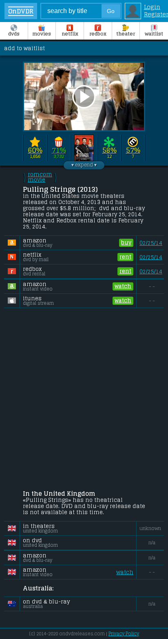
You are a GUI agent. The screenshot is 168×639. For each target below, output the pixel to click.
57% (133, 150)
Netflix (70, 34)
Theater (125, 34)
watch (123, 286)
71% (59, 150)
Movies (41, 34)
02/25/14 (150, 243)
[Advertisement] (84, 400)
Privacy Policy (123, 633)
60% (35, 150)
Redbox (97, 34)
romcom (40, 177)
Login (152, 7)
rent (125, 257)
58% (109, 150)
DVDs (14, 34)
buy (126, 243)
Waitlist (154, 34)
